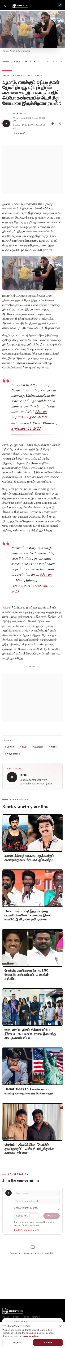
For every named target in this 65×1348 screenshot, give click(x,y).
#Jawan (41, 411)
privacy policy (30, 1336)
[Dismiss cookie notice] (60, 1326)
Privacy (15, 1317)
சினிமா (17, 62)
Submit (51, 1216)
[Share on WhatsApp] (53, 123)
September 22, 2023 (26, 428)
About (5, 1317)
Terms (25, 1317)
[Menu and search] (4, 5)
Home (6, 62)
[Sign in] (60, 4)
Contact (36, 1317)
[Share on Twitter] (60, 123)
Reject (17, 1342)
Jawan (9, 746)
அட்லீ (23, 746)
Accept (48, 1342)
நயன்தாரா (37, 746)
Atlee (53, 746)
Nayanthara (12, 753)
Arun (19, 113)
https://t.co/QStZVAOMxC (30, 416)
